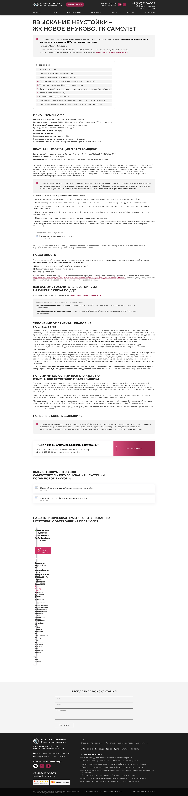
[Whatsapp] (120, 4)
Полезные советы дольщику (57, 416)
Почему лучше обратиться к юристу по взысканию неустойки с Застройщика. (74, 89)
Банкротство (142, 743)
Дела (116, 749)
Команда (99, 749)
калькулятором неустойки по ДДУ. (112, 52)
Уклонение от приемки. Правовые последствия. (61, 85)
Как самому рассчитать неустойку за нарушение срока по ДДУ (65, 288)
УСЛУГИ (36, 12)
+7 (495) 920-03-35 (143, 3)
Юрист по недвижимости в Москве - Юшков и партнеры (107, 758)
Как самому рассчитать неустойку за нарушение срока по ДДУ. (68, 81)
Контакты (135, 749)
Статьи (125, 749)
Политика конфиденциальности (144, 791)
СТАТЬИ (130, 12)
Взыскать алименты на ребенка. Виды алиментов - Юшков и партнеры (114, 778)
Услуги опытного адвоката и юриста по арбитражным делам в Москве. (114, 764)
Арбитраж (110, 743)
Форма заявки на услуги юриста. (54, 97)
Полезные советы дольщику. (52, 93)
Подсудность (44, 254)
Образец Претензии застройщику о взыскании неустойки (66, 488)
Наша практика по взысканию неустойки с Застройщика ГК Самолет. (71, 104)
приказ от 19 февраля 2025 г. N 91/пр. (58, 236)
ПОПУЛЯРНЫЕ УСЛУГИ (91, 754)
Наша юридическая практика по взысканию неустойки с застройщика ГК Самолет (71, 519)
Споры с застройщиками (92, 743)
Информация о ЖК (48, 114)
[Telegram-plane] (124, 4)
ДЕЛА (114, 12)
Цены (109, 749)
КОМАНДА (96, 12)
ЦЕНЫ (54, 12)
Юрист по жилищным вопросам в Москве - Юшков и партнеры (110, 761)
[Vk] (35, 766)
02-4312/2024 (39, 558)
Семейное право (125, 743)
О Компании (87, 749)
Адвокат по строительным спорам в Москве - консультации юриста (112, 767)
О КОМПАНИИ (74, 12)
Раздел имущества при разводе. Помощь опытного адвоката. (109, 775)
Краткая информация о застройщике (65, 149)
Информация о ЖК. (48, 69)
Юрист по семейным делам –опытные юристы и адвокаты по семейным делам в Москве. (118, 771)
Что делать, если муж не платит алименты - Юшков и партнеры (110, 781)
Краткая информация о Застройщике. (56, 74)
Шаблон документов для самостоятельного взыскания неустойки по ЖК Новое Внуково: (69, 475)
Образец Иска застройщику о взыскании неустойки (63, 498)
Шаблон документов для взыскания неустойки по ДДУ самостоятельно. (72, 100)
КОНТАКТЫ (150, 12)
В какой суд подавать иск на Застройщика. (58, 77)
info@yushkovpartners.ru (145, 6)
